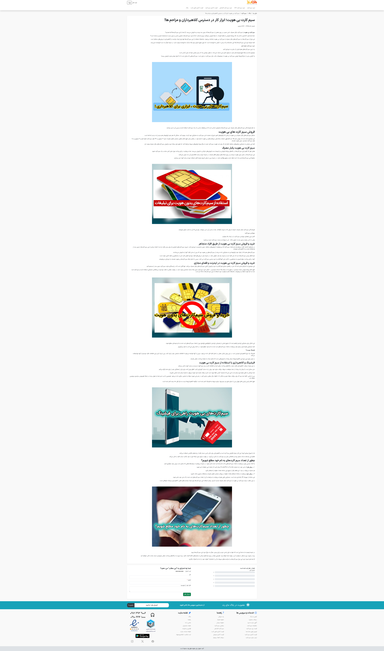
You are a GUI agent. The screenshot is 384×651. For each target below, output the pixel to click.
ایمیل (189, 580)
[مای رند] (252, 3)
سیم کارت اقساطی (219, 629)
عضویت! (130, 605)
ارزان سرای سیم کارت (251, 638)
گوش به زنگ (253, 617)
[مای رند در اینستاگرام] (132, 641)
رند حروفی (221, 617)
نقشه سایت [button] (184, 613)
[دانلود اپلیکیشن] (142, 636)
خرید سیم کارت (251, 8)
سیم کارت (243, 13)
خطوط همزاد (220, 620)
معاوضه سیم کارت (252, 626)
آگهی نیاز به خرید (252, 623)
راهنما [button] (220, 613)
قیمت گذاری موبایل (218, 635)
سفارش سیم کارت (219, 626)
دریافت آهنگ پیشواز (218, 638)
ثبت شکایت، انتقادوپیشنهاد (183, 635)
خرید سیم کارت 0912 (239, 8)
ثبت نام (135, 3)
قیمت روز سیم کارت (251, 629)
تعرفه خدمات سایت (185, 632)
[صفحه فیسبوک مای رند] (153, 641)
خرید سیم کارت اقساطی (226, 8)
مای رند (255, 13)
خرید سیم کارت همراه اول (248, 46)
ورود (129, 3)
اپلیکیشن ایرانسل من (204, 343)
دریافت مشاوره (253, 620)
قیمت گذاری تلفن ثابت (197, 8)
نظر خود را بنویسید (186, 585)
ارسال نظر (187, 594)
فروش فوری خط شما (251, 632)
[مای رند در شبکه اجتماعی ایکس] (142, 641)
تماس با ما (188, 623)
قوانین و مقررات (186, 629)
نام (190, 575)
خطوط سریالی (220, 623)
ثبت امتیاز (188, 571)
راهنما (189, 620)
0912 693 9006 (138, 613)
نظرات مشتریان (187, 626)
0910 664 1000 (138, 617)
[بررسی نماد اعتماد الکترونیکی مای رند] (134, 625)
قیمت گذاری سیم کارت (211, 8)
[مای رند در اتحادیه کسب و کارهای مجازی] (151, 625)
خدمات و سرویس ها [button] (246, 613)
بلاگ (187, 8)
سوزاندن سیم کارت (250, 233)
